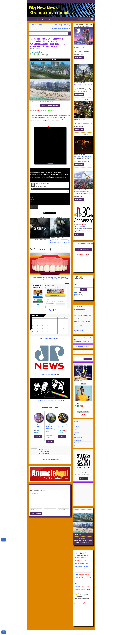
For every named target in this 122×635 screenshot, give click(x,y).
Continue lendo (79, 57)
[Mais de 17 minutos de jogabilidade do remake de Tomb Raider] (50, 417)
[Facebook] (35, 55)
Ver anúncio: (50, 163)
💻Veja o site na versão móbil (83, 346)
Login (31, 197)
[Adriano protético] (31, 1)
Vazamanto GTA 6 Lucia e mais (81, 121)
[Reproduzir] (33, 189)
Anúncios (76, 421)
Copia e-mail (83, 478)
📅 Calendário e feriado (49, 338)
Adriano (32, 48)
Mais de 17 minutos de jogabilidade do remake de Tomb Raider (50, 428)
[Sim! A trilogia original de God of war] (83, 144)
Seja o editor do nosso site (36, 201)
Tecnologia (76, 442)
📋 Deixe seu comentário (50, 212)
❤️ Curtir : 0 (34, 207)
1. (44, 191)
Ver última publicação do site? (83, 249)
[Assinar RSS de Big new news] (29, 1)
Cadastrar (32, 199)
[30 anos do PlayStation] (83, 214)
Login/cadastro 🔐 (46, 19)
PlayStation (38, 48)
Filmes (75, 424)
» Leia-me (38, 436)
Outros (76, 429)
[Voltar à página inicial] (61, 10)
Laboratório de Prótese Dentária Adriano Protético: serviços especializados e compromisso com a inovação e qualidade (49, 278)
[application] (50, 189)
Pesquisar (76, 357)
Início (30, 19)
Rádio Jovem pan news (48, 374)
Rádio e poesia (77, 434)
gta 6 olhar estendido (79, 47)
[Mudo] (62, 189)
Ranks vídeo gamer (78, 437)
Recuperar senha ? (78, 294)
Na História (76, 426)
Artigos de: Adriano (44, 453)
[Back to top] (119, 632)
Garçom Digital (48, 310)
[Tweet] (31, 55)
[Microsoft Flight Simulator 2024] (83, 179)
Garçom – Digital (78, 325)
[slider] (66, 189)
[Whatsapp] (40, 55)
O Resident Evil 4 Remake (36, 24)
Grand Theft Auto (34, 114)
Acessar (76, 351)
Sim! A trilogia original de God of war (82, 156)
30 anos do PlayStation (79, 226)
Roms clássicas (77, 440)
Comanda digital (78, 330)
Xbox (63, 114)
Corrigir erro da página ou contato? (50, 105)
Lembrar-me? (78, 292)
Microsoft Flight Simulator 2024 (81, 191)
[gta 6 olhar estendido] (38, 417)
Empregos (36, 19)
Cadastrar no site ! (78, 295)
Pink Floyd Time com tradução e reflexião (49, 400)
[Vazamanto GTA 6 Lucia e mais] (63, 417)
